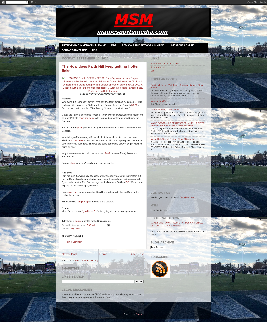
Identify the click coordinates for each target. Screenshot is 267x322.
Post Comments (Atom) (86, 260)
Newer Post (69, 254)
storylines (73, 192)
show (73, 163)
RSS (94, 50)
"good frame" (88, 211)
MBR (114, 45)
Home (103, 254)
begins (78, 221)
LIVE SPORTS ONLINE (182, 45)
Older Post (136, 254)
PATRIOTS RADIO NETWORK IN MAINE (84, 45)
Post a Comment (74, 242)
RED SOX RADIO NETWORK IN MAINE (143, 45)
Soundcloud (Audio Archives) (164, 63)
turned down (77, 140)
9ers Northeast (157, 67)
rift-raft (107, 153)
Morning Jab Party (159, 101)
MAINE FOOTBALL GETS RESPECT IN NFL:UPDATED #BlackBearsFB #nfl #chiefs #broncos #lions (177, 124)
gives (80, 127)
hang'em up (83, 201)
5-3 (127, 182)
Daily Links (75, 229)
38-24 (134, 105)
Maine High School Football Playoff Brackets (172, 139)
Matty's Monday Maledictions (164, 109)
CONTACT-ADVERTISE (74, 50)
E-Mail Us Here (187, 197)
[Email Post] (108, 225)
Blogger (139, 314)
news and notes (87, 118)
